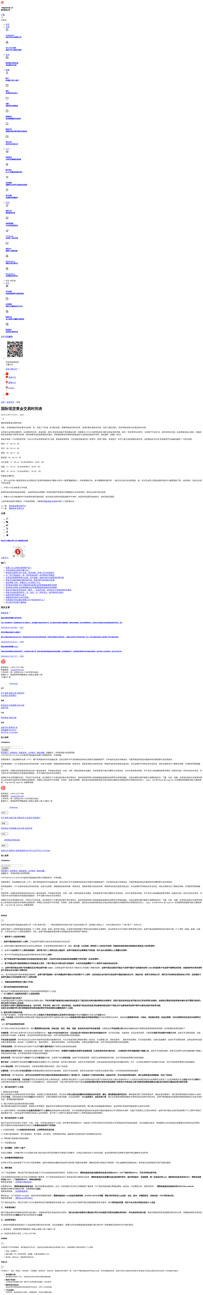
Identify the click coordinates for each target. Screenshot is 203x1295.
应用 (3, 845)
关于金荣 (5, 693)
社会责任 (5, 696)
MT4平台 (12, 730)
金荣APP (5, 727)
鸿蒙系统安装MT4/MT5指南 (17, 597)
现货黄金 (5, 718)
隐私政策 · (23, 753)
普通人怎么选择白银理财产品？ (19, 568)
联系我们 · (5, 753)
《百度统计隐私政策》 (23, 1182)
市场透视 (13, 705)
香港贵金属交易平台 (17, 506)
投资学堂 (10, 402)
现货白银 (12, 718)
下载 (3, 15)
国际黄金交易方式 (16, 508)
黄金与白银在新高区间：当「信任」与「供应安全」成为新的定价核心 (35, 592)
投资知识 (5, 705)
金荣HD (12, 727)
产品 (3, 834)
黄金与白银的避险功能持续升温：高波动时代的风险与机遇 (30, 580)
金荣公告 (13, 693)
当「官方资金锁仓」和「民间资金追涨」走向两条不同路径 (30, 575)
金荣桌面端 (20, 851)
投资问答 (4, 708)
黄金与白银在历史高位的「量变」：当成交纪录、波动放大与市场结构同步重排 (38, 590)
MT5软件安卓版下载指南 (16, 602)
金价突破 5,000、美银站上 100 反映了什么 (23, 583)
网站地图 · (41, 753)
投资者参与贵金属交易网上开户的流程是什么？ (25, 600)
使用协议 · (14, 753)
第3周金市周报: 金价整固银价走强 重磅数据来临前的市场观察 (31, 587)
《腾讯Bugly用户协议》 (24, 1198)
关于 (3, 813)
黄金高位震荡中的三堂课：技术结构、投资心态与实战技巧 (30, 573)
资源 (3, 823)
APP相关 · (32, 753)
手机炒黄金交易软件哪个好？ (18, 570)
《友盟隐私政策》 (21, 1191)
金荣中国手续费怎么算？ (16, 595)
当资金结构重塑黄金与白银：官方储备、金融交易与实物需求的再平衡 (35, 578)
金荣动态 (20, 693)
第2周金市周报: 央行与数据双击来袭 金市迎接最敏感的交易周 (31, 585)
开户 (63, 501)
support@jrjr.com (17, 670)
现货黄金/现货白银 (12, 840)
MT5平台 (5, 732)
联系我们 (12, 696)
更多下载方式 (11, 369)
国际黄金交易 (49, 501)
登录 (3, 337)
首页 (3, 402)
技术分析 (20, 705)
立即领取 (5, 750)
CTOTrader (13, 732)
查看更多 (5, 613)
